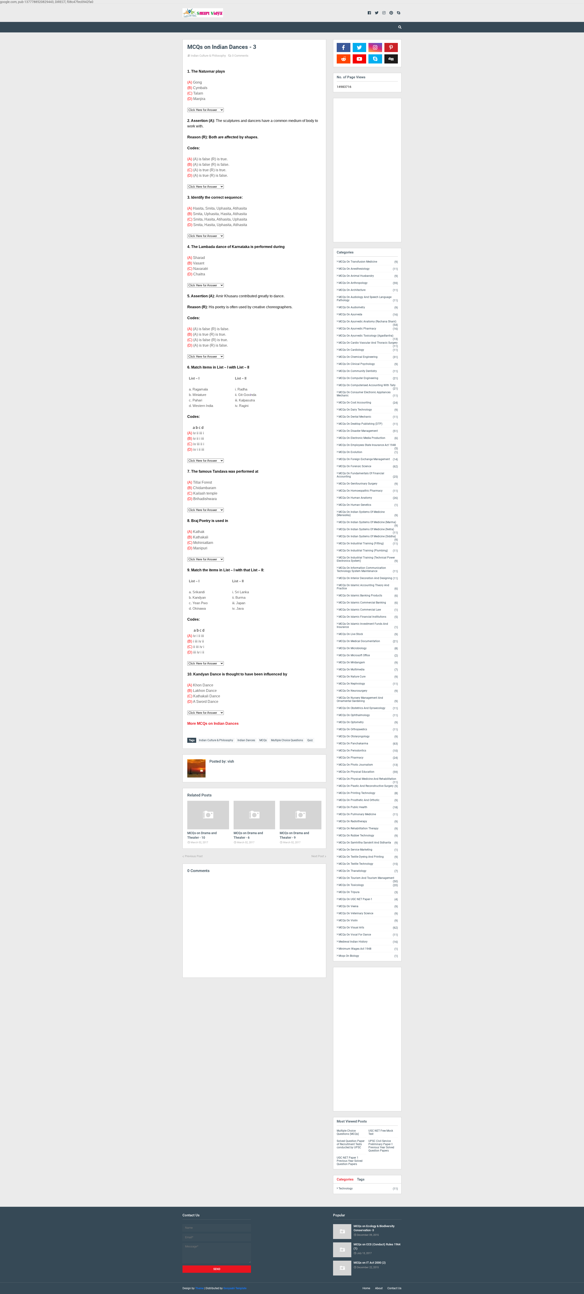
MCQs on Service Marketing (368, 849)
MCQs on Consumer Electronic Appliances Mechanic (367, 394)
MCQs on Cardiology (368, 350)
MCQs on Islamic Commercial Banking (368, 602)
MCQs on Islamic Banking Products (368, 595)
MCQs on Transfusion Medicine (368, 262)
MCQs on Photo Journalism (368, 765)
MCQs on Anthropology (368, 283)
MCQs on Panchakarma (368, 743)
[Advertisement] (254, 1021)
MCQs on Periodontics (368, 750)
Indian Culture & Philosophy (208, 55)
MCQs (263, 740)
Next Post (317, 856)
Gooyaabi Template (234, 1288)
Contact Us (394, 1288)
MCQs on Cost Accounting (368, 402)
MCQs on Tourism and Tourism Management (368, 878)
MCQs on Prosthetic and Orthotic (368, 800)
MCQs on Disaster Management (368, 431)
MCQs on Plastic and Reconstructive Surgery (368, 786)
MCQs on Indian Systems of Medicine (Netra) (368, 530)
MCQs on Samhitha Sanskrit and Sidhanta (368, 842)
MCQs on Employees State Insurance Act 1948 (368, 445)
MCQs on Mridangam (368, 662)
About (379, 1288)
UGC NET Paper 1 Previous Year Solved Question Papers (349, 1161)
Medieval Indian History (368, 941)
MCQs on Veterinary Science (368, 913)
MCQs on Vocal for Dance (368, 934)
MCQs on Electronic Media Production (368, 438)
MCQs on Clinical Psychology (368, 364)
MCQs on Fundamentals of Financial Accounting (367, 475)
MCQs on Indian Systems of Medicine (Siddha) (368, 537)
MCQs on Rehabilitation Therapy (368, 828)
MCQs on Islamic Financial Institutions (368, 617)
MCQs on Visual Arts (368, 927)
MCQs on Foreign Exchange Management (368, 459)
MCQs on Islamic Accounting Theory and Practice (367, 587)
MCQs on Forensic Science (368, 466)
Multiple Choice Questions (287, 740)
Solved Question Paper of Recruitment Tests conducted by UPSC (351, 1144)
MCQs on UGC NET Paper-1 (368, 899)
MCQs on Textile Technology (368, 864)
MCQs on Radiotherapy (368, 821)
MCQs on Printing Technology (368, 793)
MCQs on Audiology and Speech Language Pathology (367, 298)
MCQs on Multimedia (368, 669)
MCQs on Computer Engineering (368, 378)
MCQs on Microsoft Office (368, 655)
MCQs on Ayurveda (368, 314)
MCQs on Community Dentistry (368, 371)
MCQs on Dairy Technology (368, 409)
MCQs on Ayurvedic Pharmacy (368, 328)
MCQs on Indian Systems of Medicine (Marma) (368, 523)
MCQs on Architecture (368, 290)
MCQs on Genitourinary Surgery (368, 483)
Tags (361, 1179)
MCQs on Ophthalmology (368, 715)
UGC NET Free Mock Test (380, 1132)
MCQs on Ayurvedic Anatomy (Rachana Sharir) (368, 322)
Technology (368, 1188)
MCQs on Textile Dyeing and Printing (368, 857)
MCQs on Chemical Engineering (368, 357)
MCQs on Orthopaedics (368, 729)
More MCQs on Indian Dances (213, 723)
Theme (199, 1288)
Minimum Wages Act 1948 (368, 949)
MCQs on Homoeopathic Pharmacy (368, 491)
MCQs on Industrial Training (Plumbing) (368, 550)
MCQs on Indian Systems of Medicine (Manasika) (367, 513)
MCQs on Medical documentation (368, 641)
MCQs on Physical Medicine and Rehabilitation (368, 779)
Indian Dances (246, 740)
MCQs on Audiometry (368, 307)
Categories (345, 1179)
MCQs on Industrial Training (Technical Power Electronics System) (367, 559)
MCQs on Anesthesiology (368, 269)
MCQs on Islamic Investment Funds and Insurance (367, 625)
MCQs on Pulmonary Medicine (368, 814)
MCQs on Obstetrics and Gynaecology (368, 708)
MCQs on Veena (368, 906)
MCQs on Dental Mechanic (368, 417)
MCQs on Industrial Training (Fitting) (368, 543)
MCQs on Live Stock (368, 634)
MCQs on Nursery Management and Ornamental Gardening (367, 699)
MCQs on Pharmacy (368, 757)
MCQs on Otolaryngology (368, 736)
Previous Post (194, 856)
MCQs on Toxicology (368, 885)
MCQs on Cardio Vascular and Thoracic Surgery (368, 343)
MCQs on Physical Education (368, 772)
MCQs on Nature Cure (368, 676)
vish (230, 761)
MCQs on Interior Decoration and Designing (368, 578)
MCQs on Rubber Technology (368, 835)
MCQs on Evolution (368, 452)
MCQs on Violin (368, 920)
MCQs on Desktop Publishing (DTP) (368, 424)
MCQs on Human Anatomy (368, 498)
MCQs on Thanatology (368, 871)
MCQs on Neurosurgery (368, 691)
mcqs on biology (368, 955)
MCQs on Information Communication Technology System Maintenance (367, 569)
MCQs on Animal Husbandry (368, 276)
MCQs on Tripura (368, 892)
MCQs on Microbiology (368, 648)
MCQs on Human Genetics (368, 505)
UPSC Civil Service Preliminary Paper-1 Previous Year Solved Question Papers (381, 1145)
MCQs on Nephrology (368, 683)
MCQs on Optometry (368, 722)
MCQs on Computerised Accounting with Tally (368, 386)
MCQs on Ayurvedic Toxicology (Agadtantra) (368, 336)
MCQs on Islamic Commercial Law (368, 609)
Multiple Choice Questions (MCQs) (348, 1132)
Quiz (310, 740)
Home (366, 1288)
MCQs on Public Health (368, 807)
